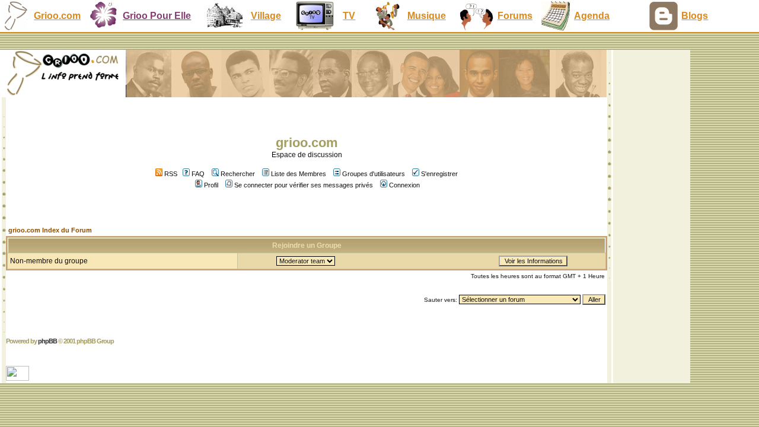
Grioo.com (57, 16)
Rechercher (238, 173)
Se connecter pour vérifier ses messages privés (303, 185)
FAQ (198, 173)
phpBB (47, 341)
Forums (515, 16)
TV (349, 16)
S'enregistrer (439, 173)
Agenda (592, 16)
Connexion (404, 185)
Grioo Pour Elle (157, 16)
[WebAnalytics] (18, 377)
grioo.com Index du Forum (50, 230)
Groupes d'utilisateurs (373, 173)
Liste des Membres (298, 173)
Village (266, 16)
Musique (426, 16)
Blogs (694, 16)
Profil (211, 185)
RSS (169, 173)
